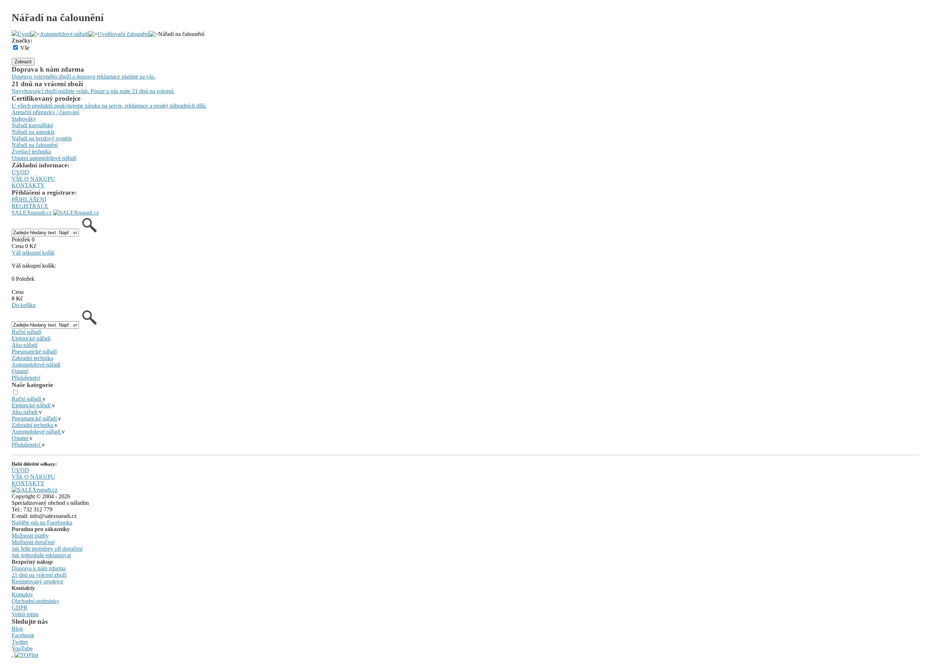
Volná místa (25, 614)
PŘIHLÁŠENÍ (29, 199)
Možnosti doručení (33, 542)
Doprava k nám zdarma (38, 568)
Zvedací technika (31, 151)
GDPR (20, 608)
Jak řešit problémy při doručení (47, 549)
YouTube (22, 648)
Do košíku (24, 305)
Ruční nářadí (26, 332)
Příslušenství (26, 378)
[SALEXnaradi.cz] (34, 490)
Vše (24, 48)
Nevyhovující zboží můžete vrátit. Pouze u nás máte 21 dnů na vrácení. (93, 91)
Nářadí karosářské (32, 125)
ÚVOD (20, 172)
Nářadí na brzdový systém (42, 138)
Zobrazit (23, 61)
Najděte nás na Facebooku (42, 522)
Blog (17, 629)
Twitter (20, 642)
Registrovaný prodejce (37, 581)
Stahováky (24, 119)
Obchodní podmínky (35, 601)
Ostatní (20, 371)
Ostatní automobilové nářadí (44, 158)
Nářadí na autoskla (33, 132)
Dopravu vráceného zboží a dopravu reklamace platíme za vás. (83, 76)
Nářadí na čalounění (35, 145)
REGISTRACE (30, 206)
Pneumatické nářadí (34, 351)
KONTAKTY (28, 185)
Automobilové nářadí (64, 34)
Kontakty (22, 594)
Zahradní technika (32, 358)
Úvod (24, 34)
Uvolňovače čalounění (123, 34)
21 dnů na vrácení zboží (39, 575)
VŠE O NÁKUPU (33, 179)
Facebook (23, 635)
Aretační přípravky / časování (45, 112)
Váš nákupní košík (33, 253)
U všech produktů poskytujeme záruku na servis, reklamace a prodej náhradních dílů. (109, 106)
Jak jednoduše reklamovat (41, 555)
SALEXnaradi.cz (32, 213)
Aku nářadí (24, 345)
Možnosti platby (30, 536)
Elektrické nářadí (31, 338)
